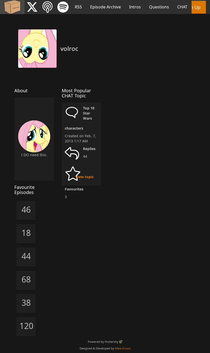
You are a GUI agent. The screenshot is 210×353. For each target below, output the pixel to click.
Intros (135, 7)
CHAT (182, 7)
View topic (84, 176)
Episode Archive (105, 7)
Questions (159, 7)
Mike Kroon (123, 348)
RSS (78, 7)
